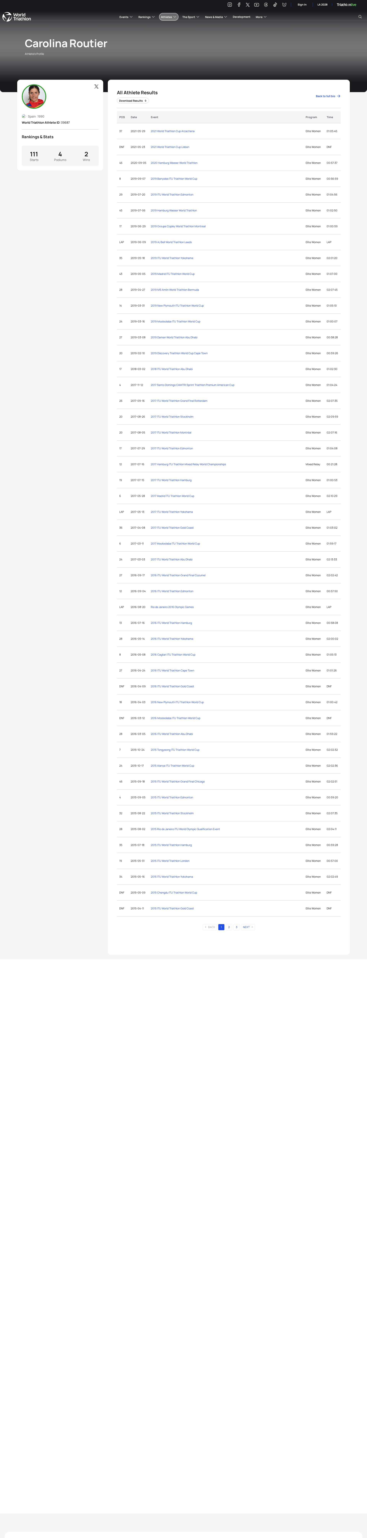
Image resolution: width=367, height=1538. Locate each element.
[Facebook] (239, 5)
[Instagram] (229, 5)
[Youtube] (256, 5)
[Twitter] (248, 5)
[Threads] (266, 5)
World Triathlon (16, 17)
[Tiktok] (275, 5)
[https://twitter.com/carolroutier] (96, 86)
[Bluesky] (284, 5)
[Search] (360, 16)
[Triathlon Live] (346, 5)
